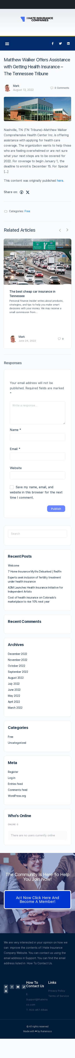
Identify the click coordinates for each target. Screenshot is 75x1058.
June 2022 (14, 689)
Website (16, 468)
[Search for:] (37, 534)
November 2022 (17, 659)
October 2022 (16, 665)
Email (15, 449)
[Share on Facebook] (21, 192)
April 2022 (14, 701)
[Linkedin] (68, 43)
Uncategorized (17, 742)
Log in (11, 777)
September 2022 (18, 671)
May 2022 (14, 695)
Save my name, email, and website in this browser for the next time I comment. (36, 492)
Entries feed (15, 783)
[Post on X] (27, 192)
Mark (16, 85)
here (60, 180)
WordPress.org (17, 795)
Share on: (11, 192)
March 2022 (15, 707)
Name (15, 430)
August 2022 (16, 677)
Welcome (13, 565)
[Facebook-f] (52, 43)
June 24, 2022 (27, 340)
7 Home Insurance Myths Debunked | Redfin (35, 571)
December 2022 (17, 653)
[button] (7, 43)
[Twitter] (60, 43)
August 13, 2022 (23, 89)
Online (13, 824)
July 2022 (14, 683)
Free (27, 211)
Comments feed (17, 789)
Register (13, 771)
